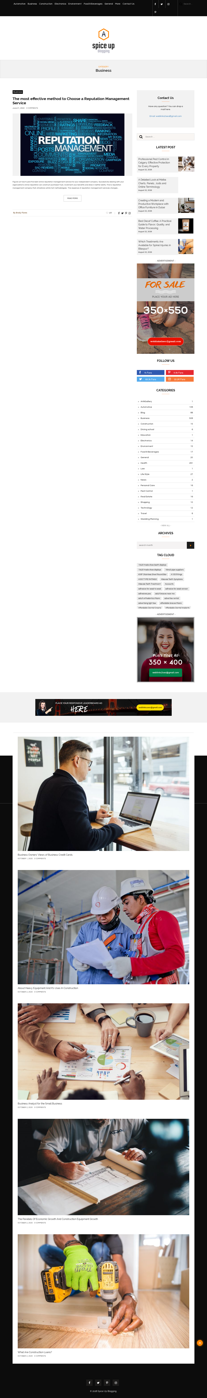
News (167, 480)
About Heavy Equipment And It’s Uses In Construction (48, 988)
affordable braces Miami (171, 603)
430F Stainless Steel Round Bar (152, 574)
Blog (167, 413)
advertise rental (171, 598)
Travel (167, 513)
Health (167, 463)
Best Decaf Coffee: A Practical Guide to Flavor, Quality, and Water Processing (154, 225)
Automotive (19, 4)
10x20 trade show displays (149, 570)
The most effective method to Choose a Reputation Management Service (71, 100)
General (109, 4)
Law (167, 469)
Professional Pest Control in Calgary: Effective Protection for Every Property (154, 163)
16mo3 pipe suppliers (174, 570)
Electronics (60, 4)
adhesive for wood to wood (149, 589)
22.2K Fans (179, 379)
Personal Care (167, 485)
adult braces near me (165, 594)
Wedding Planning (167, 519)
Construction (45, 4)
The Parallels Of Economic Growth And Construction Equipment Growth (58, 1219)
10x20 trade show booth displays (152, 565)
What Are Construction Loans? (35, 1352)
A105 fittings (176, 574)
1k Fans (148, 372)
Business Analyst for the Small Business (40, 1103)
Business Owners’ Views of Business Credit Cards (45, 854)
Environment (75, 4)
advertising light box (147, 603)
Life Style (167, 474)
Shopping (167, 502)
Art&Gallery (167, 401)
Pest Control (167, 491)
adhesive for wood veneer (176, 589)
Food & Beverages (93, 4)
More (117, 4)
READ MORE (72, 198)
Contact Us (128, 4)
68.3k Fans (150, 379)
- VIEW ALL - (165, 526)
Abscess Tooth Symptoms (172, 579)
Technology (167, 508)
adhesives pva (144, 594)
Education (167, 435)
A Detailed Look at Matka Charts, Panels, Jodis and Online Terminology (152, 183)
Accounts (169, 584)
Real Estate (167, 497)
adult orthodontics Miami (149, 598)
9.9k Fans (178, 372)
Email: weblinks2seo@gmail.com (166, 116)
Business (32, 4)
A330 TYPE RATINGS (147, 579)
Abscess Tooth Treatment (149, 584)
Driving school (167, 429)
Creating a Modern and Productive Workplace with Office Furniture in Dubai (153, 204)
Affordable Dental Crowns (149, 608)
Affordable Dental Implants (177, 608)
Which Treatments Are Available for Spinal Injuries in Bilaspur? (154, 245)
